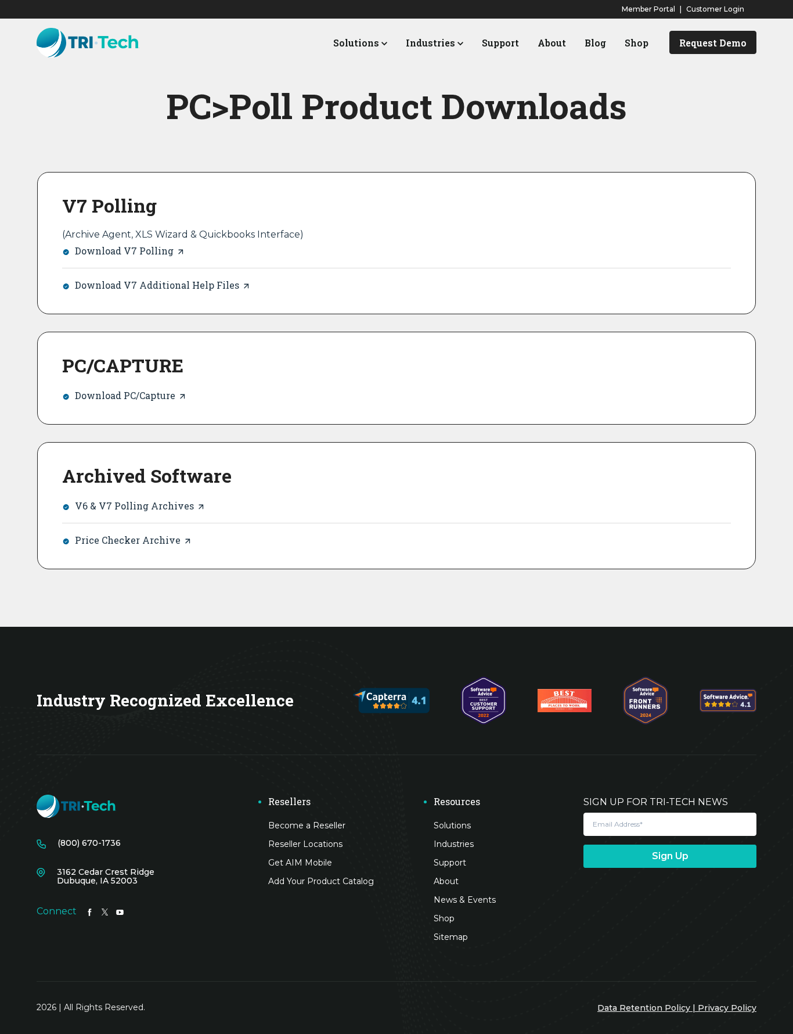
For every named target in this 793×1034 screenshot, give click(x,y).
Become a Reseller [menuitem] (306, 825)
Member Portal (648, 9)
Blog (595, 43)
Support (500, 43)
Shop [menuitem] (444, 918)
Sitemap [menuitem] (451, 937)
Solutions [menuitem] (452, 825)
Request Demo (713, 43)
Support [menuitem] (450, 862)
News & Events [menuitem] (465, 900)
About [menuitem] (446, 881)
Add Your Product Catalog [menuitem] (321, 881)
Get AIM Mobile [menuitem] (300, 862)
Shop (636, 43)
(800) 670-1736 (89, 843)
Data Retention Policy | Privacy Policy (676, 1008)
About (552, 43)
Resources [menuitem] (457, 801)
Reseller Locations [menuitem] (305, 844)
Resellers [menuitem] (289, 801)
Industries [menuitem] (454, 844)
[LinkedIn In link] (89, 911)
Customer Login (715, 9)
